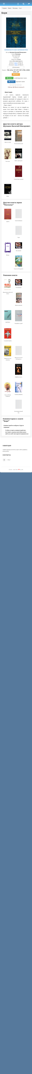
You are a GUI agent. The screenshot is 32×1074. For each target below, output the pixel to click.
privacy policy (6, 451)
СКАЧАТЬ (12, 81)
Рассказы (15, 8)
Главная (4, 8)
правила (25, 449)
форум (8, 449)
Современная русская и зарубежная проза (16, 49)
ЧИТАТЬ (10, 78)
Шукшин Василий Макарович (18, 52)
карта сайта (19, 449)
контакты (13, 449)
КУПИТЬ (16, 74)
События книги (15, 67)
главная (4, 449)
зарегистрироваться (22, 434)
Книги (9, 8)
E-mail (8, 460)
